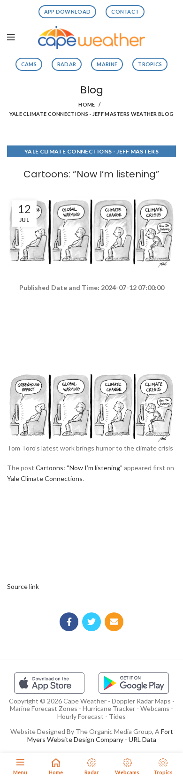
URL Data (142, 739)
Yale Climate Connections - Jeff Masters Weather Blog (91, 114)
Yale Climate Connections (45, 478)
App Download (67, 11)
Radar (66, 64)
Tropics (150, 64)
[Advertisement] (91, 327)
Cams (29, 64)
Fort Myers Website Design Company (100, 735)
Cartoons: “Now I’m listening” (79, 468)
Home (86, 104)
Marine (107, 64)
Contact (125, 11)
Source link (23, 586)
